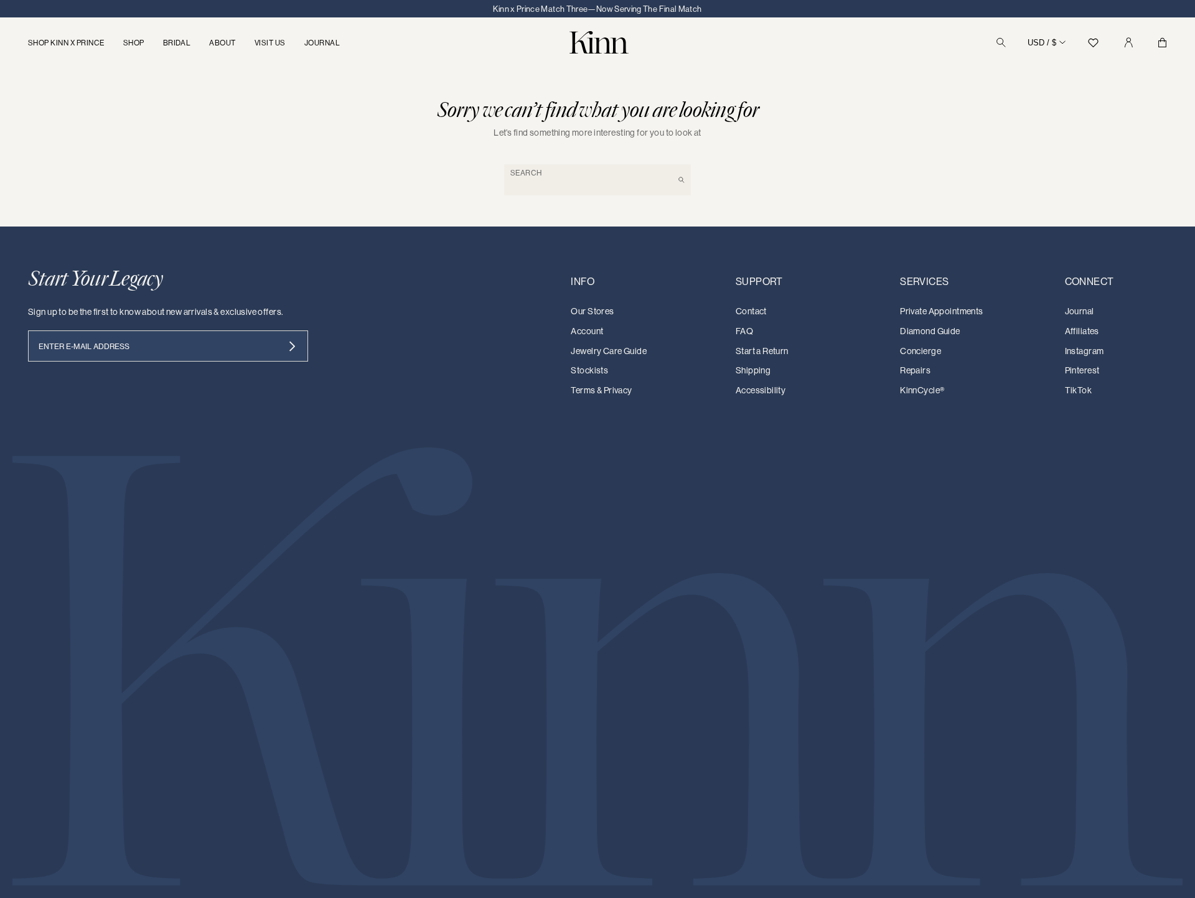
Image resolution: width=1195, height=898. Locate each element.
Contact (751, 311)
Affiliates (1082, 331)
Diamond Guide (930, 331)
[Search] (1001, 42)
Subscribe (292, 346)
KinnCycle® (922, 390)
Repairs (915, 370)
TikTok (1078, 390)
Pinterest (1082, 370)
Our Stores (592, 311)
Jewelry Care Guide (609, 351)
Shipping (753, 370)
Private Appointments (941, 311)
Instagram (1084, 351)
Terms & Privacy (601, 390)
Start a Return (762, 351)
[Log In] (1128, 42)
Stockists (589, 370)
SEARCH (526, 172)
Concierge (920, 351)
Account (587, 331)
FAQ (744, 331)
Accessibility (760, 390)
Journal (1079, 311)
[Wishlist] (1093, 42)
